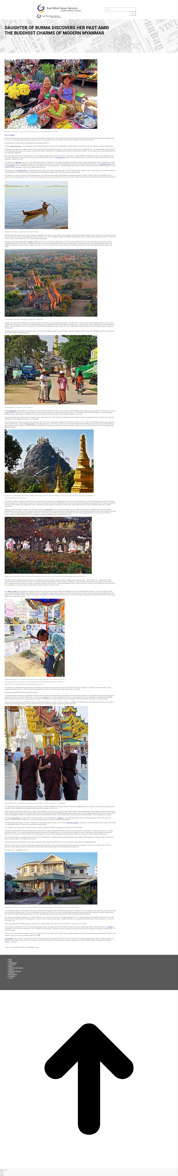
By (27, 947)
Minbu (10, 591)
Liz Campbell (9, 938)
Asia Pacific (16, 947)
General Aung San (15, 146)
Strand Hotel (15, 818)
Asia (12, 947)
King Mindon (10, 165)
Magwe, (15, 591)
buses (45, 697)
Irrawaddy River (22, 170)
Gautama (110, 927)
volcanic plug (31, 424)
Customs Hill (48, 509)
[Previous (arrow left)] (0, 1173)
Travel (21, 947)
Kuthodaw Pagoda (105, 164)
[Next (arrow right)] (2, 1173)
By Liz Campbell (10, 135)
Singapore (61, 818)
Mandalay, (19, 162)
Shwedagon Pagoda (72, 822)
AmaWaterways (60, 157)
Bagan (31, 241)
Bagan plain (12, 411)
